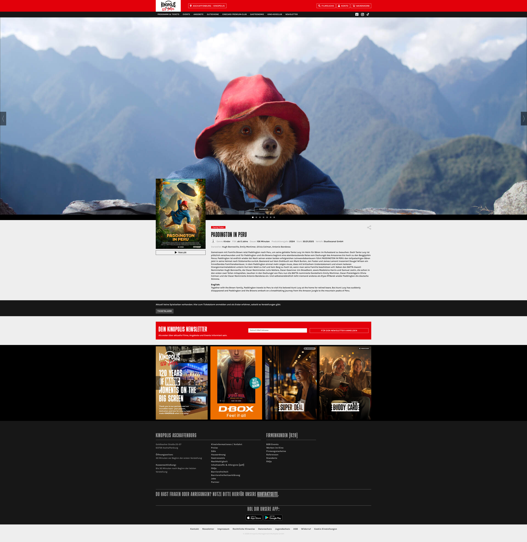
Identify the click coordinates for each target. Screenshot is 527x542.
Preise (214, 447)
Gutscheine (213, 14)
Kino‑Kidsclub (274, 14)
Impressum (223, 529)
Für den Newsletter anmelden (339, 330)
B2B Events (272, 444)
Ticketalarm (164, 311)
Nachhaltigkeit (219, 461)
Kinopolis (168, 6)
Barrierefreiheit (219, 471)
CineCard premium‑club (234, 14)
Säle (213, 451)
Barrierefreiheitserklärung (225, 475)
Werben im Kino (274, 447)
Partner (215, 482)
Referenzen (272, 454)
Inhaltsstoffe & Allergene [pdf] (227, 465)
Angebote (198, 14)
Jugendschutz (282, 529)
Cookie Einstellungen (325, 529)
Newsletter (291, 14)
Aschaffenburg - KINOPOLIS (209, 6)
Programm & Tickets (168, 14)
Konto (344, 6)
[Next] (524, 118)
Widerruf (306, 529)
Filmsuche (328, 6)
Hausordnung (218, 454)
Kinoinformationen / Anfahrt (226, 444)
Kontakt (194, 529)
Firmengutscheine (276, 451)
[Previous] (3, 118)
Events (186, 14)
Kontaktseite (267, 494)
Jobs (213, 478)
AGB (295, 529)
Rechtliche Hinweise (244, 529)
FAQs (213, 468)
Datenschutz (265, 529)
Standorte (271, 458)
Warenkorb (363, 6)
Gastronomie (257, 14)
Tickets (263, 209)
